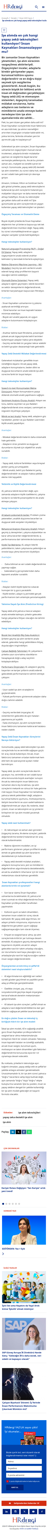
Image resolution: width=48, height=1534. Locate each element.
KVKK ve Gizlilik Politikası (29, 1529)
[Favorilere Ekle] (4, 30)
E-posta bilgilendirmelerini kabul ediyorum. (24, 1481)
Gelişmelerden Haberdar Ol (26, 1503)
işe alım (7, 1122)
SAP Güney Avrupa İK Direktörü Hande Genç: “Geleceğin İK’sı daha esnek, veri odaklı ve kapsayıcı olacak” (21, 1355)
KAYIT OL (14, 1487)
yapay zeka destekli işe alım (18, 1117)
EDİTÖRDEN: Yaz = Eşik (13, 1248)
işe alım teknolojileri (29, 1112)
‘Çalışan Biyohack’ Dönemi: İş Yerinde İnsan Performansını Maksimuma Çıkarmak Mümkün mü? (21, 1405)
